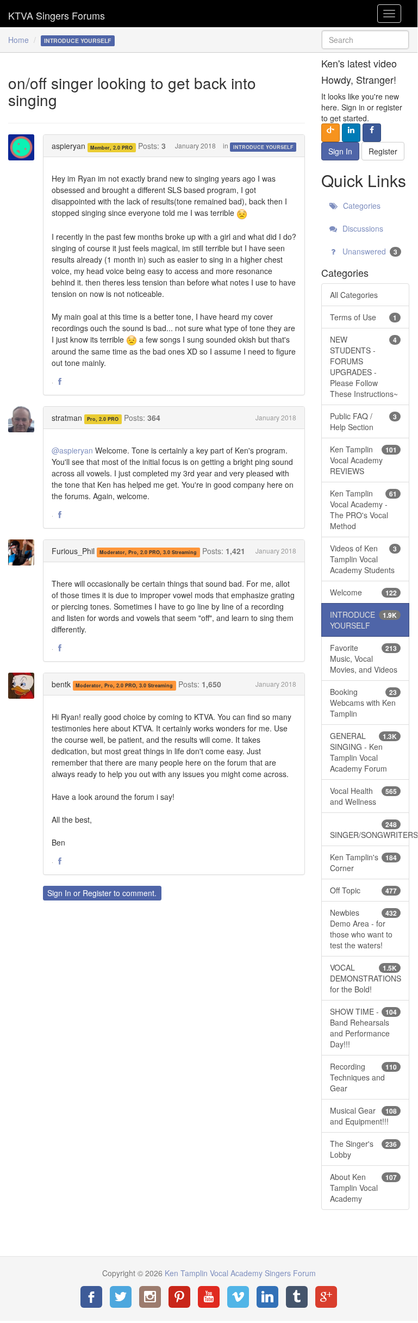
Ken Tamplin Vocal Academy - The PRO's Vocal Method (363, 509)
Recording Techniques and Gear (363, 1077)
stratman (67, 417)
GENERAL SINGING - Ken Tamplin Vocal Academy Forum (363, 752)
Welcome (363, 592)
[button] (60, 382)
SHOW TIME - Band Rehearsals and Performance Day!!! (363, 1027)
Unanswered (368, 251)
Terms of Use (363, 317)
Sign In (59, 892)
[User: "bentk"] (24, 686)
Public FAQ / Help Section (363, 421)
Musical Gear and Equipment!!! (363, 1116)
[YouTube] (209, 1297)
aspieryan (68, 145)
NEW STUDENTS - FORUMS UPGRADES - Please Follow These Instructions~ (364, 366)
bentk (61, 684)
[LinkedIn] (267, 1297)
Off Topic (363, 890)
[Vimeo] (238, 1297)
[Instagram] (150, 1297)
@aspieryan (72, 450)
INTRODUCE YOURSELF (263, 146)
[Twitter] (121, 1297)
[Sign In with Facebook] (372, 132)
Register (97, 892)
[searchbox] (365, 39)
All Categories (354, 294)
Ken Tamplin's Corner (363, 862)
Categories (360, 205)
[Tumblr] (297, 1297)
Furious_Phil (73, 550)
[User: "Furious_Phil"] (24, 552)
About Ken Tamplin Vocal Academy (363, 1187)
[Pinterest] (179, 1297)
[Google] (326, 1297)
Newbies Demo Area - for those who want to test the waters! (363, 929)
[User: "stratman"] (24, 419)
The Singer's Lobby (363, 1149)
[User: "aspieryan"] (24, 147)
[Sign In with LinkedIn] (351, 132)
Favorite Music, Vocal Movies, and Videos (363, 658)
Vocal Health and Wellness (363, 796)
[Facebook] (91, 1297)
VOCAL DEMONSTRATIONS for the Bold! (365, 978)
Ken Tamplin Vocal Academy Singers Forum (56, 13)
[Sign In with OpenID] (330, 132)
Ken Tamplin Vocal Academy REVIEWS (363, 460)
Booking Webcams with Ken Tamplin (363, 702)
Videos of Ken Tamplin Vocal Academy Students (363, 559)
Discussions (361, 228)
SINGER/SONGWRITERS (369, 829)
